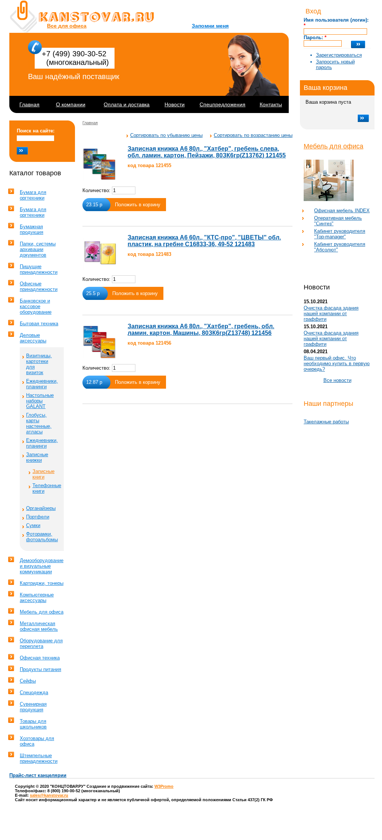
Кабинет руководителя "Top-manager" (339, 233)
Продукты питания (40, 669)
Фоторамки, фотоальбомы (42, 536)
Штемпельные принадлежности (38, 758)
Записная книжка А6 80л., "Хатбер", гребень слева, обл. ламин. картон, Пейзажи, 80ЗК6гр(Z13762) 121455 (207, 152)
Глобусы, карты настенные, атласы (38, 423)
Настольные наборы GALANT (40, 400)
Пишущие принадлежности (38, 269)
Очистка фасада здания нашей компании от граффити (331, 313)
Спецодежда (34, 692)
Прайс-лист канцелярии (37, 775)
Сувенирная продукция (33, 706)
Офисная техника (40, 658)
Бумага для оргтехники (33, 195)
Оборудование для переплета (41, 643)
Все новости (337, 380)
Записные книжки (37, 457)
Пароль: (315, 37)
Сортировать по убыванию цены (166, 135)
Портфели (37, 517)
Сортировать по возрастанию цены (253, 135)
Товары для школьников (33, 724)
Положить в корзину (137, 204)
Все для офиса (67, 26)
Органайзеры (41, 508)
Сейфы (28, 681)
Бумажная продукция (31, 229)
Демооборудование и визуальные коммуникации (41, 566)
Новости (175, 104)
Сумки (33, 525)
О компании (70, 104)
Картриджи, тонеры (41, 583)
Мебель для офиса (333, 146)
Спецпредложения (222, 104)
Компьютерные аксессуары (37, 597)
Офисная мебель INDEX (342, 210)
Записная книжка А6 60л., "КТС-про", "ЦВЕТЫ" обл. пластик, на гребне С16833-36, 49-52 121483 (204, 240)
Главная (29, 104)
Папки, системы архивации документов (38, 249)
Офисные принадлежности (38, 286)
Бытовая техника (39, 323)
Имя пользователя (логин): (336, 22)
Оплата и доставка (127, 104)
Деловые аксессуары (33, 338)
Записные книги (43, 474)
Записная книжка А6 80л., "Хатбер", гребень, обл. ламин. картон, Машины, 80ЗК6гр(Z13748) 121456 (201, 329)
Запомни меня (210, 26)
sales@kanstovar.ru (49, 795)
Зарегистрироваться (339, 55)
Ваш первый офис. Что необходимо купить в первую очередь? (337, 363)
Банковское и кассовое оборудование (35, 306)
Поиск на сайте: (35, 131)
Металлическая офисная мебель (39, 626)
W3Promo (163, 786)
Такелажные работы (326, 421)
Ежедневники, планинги (42, 383)
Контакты (271, 104)
